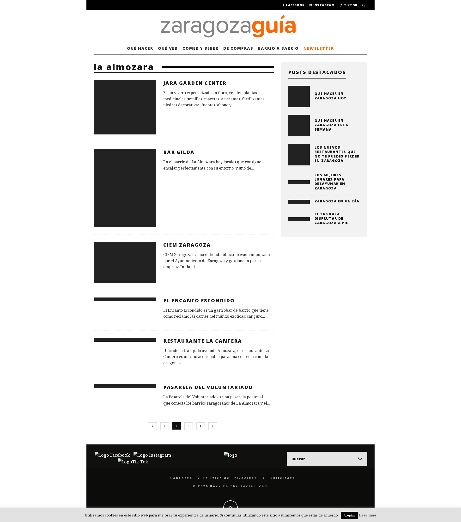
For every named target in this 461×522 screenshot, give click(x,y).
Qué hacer (140, 48)
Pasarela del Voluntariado (208, 387)
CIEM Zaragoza (187, 245)
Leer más (367, 515)
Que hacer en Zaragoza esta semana (331, 124)
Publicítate (281, 478)
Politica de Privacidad (230, 478)
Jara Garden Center (194, 83)
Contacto (181, 478)
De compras (238, 48)
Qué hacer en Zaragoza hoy (330, 95)
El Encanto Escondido (199, 300)
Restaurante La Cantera (202, 341)
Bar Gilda (178, 152)
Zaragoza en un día (337, 201)
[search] (360, 459)
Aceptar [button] (349, 515)
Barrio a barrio (278, 48)
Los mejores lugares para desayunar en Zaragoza (330, 181)
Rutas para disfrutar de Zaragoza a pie (331, 218)
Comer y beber (200, 48)
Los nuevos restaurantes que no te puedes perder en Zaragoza (337, 154)
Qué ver (167, 48)
